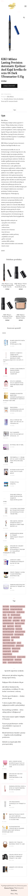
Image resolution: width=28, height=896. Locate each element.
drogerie (5, 617)
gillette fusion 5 (17, 617)
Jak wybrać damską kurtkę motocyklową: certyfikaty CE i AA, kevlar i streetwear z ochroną (13, 689)
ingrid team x (10, 626)
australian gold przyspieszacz (17, 606)
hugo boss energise (19, 623)
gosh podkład (16, 620)
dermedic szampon (15, 615)
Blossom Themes (9, 888)
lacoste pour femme (20, 631)
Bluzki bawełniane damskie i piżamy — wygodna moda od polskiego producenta (13, 735)
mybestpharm (6, 637)
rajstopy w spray (16, 648)
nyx (12, 640)
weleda (4, 662)
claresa (4, 615)
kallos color (18, 626)
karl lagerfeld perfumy (8, 629)
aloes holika (6, 606)
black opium (6, 609)
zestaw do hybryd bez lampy (15, 662)
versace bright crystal (8, 659)
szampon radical (21, 657)
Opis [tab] (14, 110)
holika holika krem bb (8, 623)
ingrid (4, 626)
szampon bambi (13, 101)
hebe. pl (23, 620)
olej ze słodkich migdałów (9, 643)
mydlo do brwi (6, 640)
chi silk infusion (8, 99)
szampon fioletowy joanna (9, 657)
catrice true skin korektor (9, 612)
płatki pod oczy (6, 648)
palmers (19, 643)
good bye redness (7, 620)
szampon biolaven (7, 654)
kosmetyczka (19, 629)
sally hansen (15, 651)
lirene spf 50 (4, 101)
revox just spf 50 (7, 651)
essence (10, 617)
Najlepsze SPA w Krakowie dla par (12, 682)
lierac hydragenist (19, 634)
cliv (8, 615)
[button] (24, 17)
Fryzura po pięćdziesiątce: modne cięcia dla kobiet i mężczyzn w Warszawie (12, 726)
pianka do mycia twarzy (8, 645)
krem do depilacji (18, 99)
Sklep (12, 893)
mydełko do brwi (15, 637)
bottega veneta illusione (16, 609)
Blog (16, 893)
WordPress (14, 890)
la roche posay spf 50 (8, 634)
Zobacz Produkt (9, 86)
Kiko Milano (10, 96)
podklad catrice (19, 645)
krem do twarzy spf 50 (8, 631)
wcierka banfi (18, 659)
